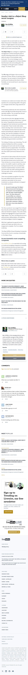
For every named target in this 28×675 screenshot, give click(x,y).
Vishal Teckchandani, (5, 290)
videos (3, 598)
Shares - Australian (6, 579)
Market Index (5, 629)
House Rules (5, 643)
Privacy (3, 641)
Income (2, 438)
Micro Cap (20, 349)
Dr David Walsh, (4, 297)
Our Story (4, 610)
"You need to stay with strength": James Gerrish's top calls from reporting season (13, 287)
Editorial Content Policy (8, 636)
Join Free (22, 8)
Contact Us (4, 623)
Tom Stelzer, (3, 304)
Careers (4, 618)
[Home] (6, 9)
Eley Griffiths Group (6, 243)
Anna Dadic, (3, 444)
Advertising (5, 607)
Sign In (15, 8)
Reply (6, 382)
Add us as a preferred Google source (15, 37)
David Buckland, (4, 310)
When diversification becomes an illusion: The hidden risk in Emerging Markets (13, 294)
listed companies (6, 593)
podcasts (4, 601)
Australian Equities (12, 349)
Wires (6, 12)
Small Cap (5, 351)
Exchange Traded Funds (7, 576)
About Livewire (5, 612)
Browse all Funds (6, 586)
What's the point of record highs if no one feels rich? (13, 302)
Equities (10, 12)
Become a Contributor (7, 620)
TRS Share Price (5, 546)
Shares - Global (5, 581)
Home (2, 12)
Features (4, 615)
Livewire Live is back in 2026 (7, 556)
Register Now (13, 532)
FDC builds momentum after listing (11, 308)
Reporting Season (5, 448)
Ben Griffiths (9, 24)
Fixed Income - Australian (8, 584)
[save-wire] (24, 32)
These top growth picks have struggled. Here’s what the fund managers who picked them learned (14, 563)
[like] (2, 382)
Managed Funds (5, 573)
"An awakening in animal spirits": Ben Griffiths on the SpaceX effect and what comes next (14, 559)
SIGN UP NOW (8, 511)
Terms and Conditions (7, 639)
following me (6, 267)
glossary (4, 596)
